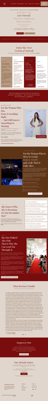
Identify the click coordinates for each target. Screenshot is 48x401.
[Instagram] (35, 389)
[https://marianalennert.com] (37, 395)
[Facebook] (33, 389)
